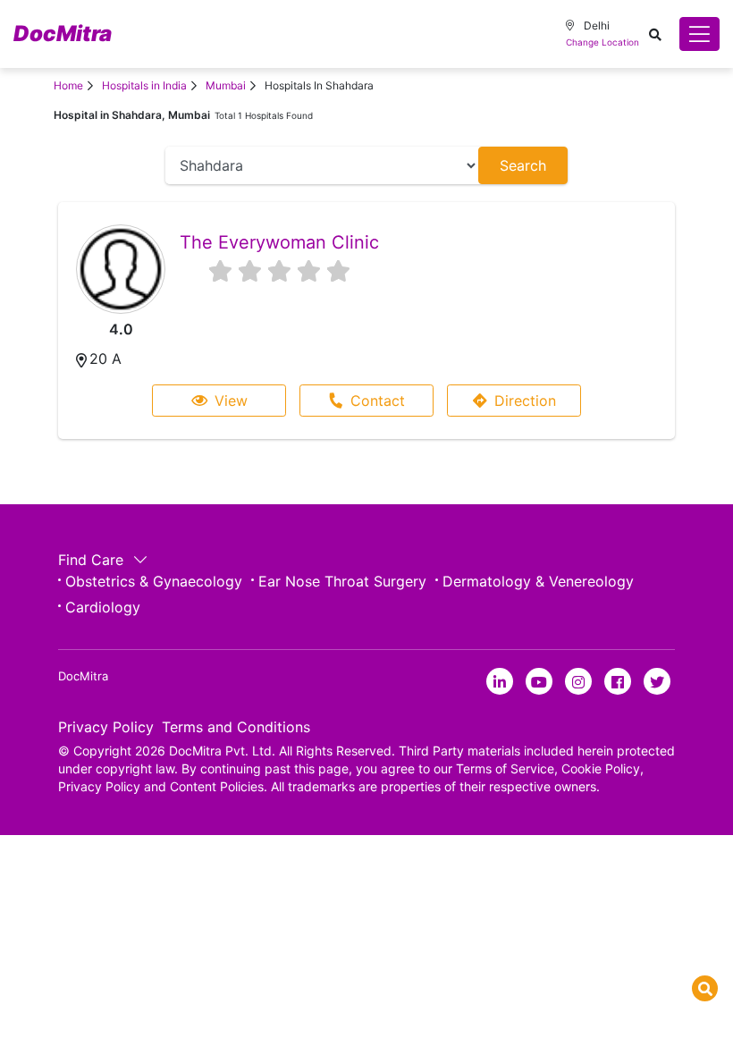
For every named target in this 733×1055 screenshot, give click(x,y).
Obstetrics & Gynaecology (153, 581)
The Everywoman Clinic (279, 242)
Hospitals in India (144, 85)
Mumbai (226, 85)
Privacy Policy (106, 727)
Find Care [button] (93, 560)
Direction (525, 400)
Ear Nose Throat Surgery (342, 581)
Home (68, 85)
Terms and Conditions (236, 727)
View (231, 400)
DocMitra (62, 33)
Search (523, 165)
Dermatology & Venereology (538, 581)
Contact (377, 400)
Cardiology (102, 607)
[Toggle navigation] (699, 34)
